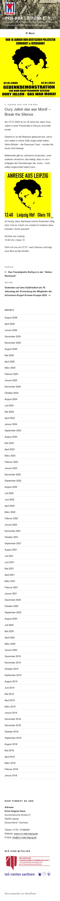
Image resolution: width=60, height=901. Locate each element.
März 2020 (10, 643)
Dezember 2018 (13, 718)
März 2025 (10, 367)
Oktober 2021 (11, 537)
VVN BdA (33, 104)
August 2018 (11, 744)
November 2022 (13, 474)
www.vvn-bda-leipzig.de (26, 833)
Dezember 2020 (13, 599)
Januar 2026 (11, 330)
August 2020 (11, 618)
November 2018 (13, 725)
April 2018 (10, 756)
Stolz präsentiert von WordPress (20, 893)
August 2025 (11, 348)
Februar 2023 (11, 461)
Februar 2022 (11, 518)
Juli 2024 (9, 405)
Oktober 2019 (11, 668)
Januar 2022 (11, 524)
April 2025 (10, 361)
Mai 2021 (9, 568)
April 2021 (10, 574)
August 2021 (11, 549)
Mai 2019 (9, 693)
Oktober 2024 (11, 392)
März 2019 (10, 706)
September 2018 (13, 737)
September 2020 (13, 612)
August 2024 (11, 399)
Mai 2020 (9, 631)
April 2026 (10, 323)
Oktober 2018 (11, 731)
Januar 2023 (11, 468)
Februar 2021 (11, 587)
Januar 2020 (11, 649)
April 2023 (10, 449)
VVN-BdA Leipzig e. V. (28, 18)
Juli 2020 (9, 624)
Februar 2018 (11, 769)
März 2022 (10, 512)
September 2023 (13, 430)
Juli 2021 (9, 555)
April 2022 (10, 505)
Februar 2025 (11, 373)
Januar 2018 (11, 775)
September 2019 (13, 675)
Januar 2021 (11, 593)
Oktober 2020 (11, 606)
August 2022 (11, 486)
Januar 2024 (11, 424)
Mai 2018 (9, 750)
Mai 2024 (9, 411)
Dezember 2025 (13, 336)
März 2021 (10, 581)
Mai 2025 (9, 355)
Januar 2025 (11, 380)
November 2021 (13, 530)
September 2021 (13, 543)
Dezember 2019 (13, 656)
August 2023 (11, 436)
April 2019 (10, 700)
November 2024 (13, 386)
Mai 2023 (9, 443)
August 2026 (11, 317)
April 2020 (10, 637)
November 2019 (13, 662)
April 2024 (10, 418)
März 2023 (10, 455)
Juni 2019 (9, 687)
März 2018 (10, 762)
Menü (32, 33)
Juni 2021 (9, 562)
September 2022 (13, 480)
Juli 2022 (9, 493)
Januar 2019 (11, 712)
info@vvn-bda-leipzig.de (24, 837)
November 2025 (13, 342)
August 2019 (11, 681)
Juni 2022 (9, 499)
